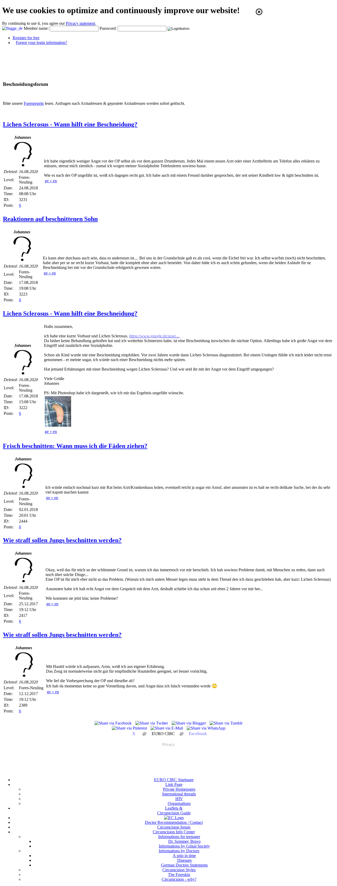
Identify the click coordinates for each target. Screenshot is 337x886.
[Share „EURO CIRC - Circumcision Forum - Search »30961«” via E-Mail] (167, 728)
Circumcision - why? (179, 879)
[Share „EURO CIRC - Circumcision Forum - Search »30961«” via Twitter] (152, 723)
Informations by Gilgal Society (184, 846)
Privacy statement (80, 23)
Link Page (173, 784)
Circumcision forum (173, 827)
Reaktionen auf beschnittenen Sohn (50, 218)
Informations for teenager (179, 836)
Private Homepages (179, 789)
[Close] (259, 12)
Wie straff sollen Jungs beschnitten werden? (62, 540)
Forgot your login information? (41, 42)
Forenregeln (34, 103)
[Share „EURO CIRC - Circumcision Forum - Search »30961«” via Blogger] (189, 723)
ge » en (51, 181)
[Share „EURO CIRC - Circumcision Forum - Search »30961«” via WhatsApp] (206, 728)
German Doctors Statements (184, 865)
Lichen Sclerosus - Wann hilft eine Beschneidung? (70, 124)
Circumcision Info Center (174, 832)
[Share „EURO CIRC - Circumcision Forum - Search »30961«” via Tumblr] (226, 723)
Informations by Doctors (179, 851)
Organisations (179, 803)
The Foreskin (179, 874)
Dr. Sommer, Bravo (184, 841)
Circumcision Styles (179, 870)
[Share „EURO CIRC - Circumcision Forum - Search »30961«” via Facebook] (114, 723)
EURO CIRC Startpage (174, 779)
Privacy (168, 744)
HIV (179, 798)
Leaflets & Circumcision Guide (174, 810)
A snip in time (184, 855)
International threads (179, 794)
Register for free (26, 38)
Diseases (184, 860)
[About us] (174, 817)
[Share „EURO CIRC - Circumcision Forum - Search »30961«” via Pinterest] (130, 728)
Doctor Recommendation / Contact (174, 822)
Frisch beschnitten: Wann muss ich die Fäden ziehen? (75, 445)
